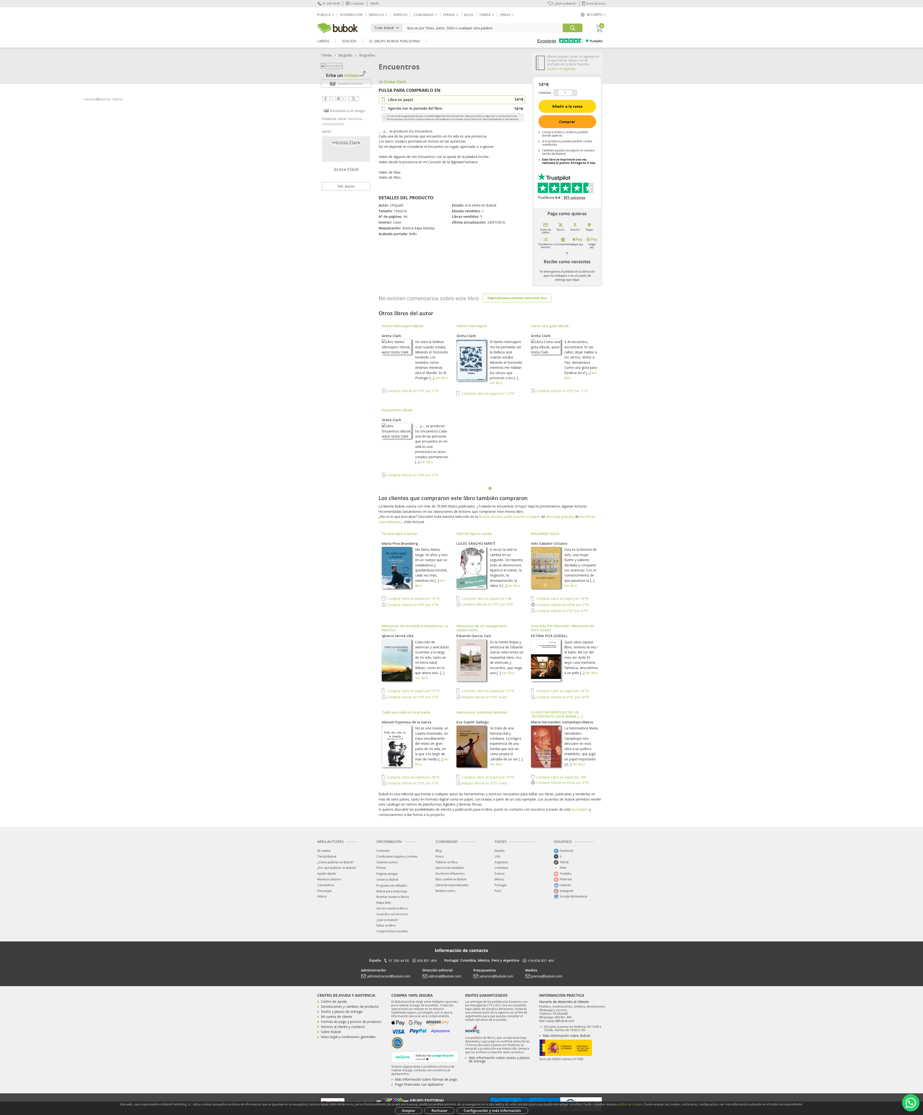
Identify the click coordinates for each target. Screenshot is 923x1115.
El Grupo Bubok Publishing (394, 41)
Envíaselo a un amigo (347, 110)
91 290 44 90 (331, 3)
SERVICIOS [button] (376, 15)
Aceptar (408, 1110)
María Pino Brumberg (400, 543)
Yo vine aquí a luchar (400, 533)
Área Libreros (595, 3)
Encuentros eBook (397, 409)
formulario (580, 809)
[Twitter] (353, 98)
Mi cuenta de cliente (336, 1016)
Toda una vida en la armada (406, 712)
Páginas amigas (387, 874)
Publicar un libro (447, 862)
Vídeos (322, 896)
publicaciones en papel (521, 516)
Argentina (501, 862)
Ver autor (346, 186)
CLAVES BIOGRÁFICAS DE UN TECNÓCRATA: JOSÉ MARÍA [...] (557, 714)
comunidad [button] (424, 15)
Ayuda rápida (326, 873)
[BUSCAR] (572, 28)
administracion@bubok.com (388, 976)
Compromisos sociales (392, 931)
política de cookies (630, 1104)
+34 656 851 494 (541, 960)
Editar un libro (386, 925)
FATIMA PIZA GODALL (549, 635)
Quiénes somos (387, 862)
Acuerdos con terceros (392, 914)
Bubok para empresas (391, 891)
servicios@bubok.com (496, 976)
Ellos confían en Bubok (451, 879)
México (499, 879)
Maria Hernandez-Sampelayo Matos (562, 722)
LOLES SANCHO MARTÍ (475, 543)
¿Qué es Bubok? (565, 3)
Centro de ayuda (334, 1001)
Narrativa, (355, 118)
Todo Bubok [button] (384, 27)
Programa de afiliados (391, 885)
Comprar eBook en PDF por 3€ (412, 390)
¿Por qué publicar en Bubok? (336, 868)
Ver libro (441, 378)
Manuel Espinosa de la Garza (406, 722)
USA (497, 856)
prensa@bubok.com (546, 976)
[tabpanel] (490, 403)
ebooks (496, 516)
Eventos (401, 15)
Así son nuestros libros (392, 908)
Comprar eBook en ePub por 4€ (562, 782)
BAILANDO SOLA (545, 533)
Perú (498, 891)
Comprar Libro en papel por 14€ (486, 598)
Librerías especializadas (452, 885)
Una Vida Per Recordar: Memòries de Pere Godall (562, 627)
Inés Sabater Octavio (549, 543)
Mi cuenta (323, 851)
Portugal (500, 885)
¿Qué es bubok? (387, 920)
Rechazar (439, 1110)
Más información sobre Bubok (566, 1035)
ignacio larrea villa (397, 635)
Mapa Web (383, 903)
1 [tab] (490, 488)
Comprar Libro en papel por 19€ (412, 691)
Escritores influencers (450, 873)
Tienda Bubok (326, 856)
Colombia (501, 868)
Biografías (367, 55)
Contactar (357, 3)
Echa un (343, 75)
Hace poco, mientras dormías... (483, 712)
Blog (468, 15)
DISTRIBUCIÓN (351, 15)
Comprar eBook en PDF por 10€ (562, 697)
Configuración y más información (492, 1110)
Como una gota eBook (550, 325)
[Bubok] (337, 27)
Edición (349, 41)
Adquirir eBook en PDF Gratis (484, 697)
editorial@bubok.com (444, 976)
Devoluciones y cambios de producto (350, 1006)
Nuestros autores (329, 879)
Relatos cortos (445, 891)
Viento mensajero (471, 325)
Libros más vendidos (450, 868)
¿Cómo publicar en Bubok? (335, 862)
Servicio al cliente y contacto (343, 1026)
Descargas (324, 891)
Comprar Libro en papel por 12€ (487, 393)
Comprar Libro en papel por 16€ (412, 598)
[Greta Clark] (346, 142)
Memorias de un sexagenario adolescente (481, 627)
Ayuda (374, 3)
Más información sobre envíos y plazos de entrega (499, 1059)
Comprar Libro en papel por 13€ (487, 691)
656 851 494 (427, 960)
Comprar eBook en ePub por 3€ (562, 604)
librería (484, 516)
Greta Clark (346, 169)
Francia (500, 873)
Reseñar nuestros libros (392, 897)
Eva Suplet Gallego (472, 722)
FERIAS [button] (505, 15)
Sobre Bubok (331, 1031)
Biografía (345, 55)
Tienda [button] (485, 15)
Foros (439, 856)
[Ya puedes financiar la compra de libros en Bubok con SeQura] (424, 1056)
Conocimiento (333, 124)
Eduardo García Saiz (473, 635)
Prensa (381, 868)
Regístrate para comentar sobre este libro (517, 298)
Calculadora (325, 885)
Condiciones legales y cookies (396, 856)
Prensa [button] (449, 15)
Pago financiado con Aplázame (419, 1084)
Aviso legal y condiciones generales (348, 1036)
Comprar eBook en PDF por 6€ (487, 604)
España (500, 851)
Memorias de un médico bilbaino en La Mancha (415, 627)
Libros (323, 41)
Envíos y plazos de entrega (341, 1011)
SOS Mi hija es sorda (474, 533)
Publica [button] (324, 15)
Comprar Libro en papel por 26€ (412, 777)
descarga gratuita (559, 516)
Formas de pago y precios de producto (351, 1021)
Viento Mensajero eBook (403, 325)
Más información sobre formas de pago (426, 1079)
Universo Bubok (387, 879)
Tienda (326, 55)
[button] (593, 14)
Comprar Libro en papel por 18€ (562, 598)
